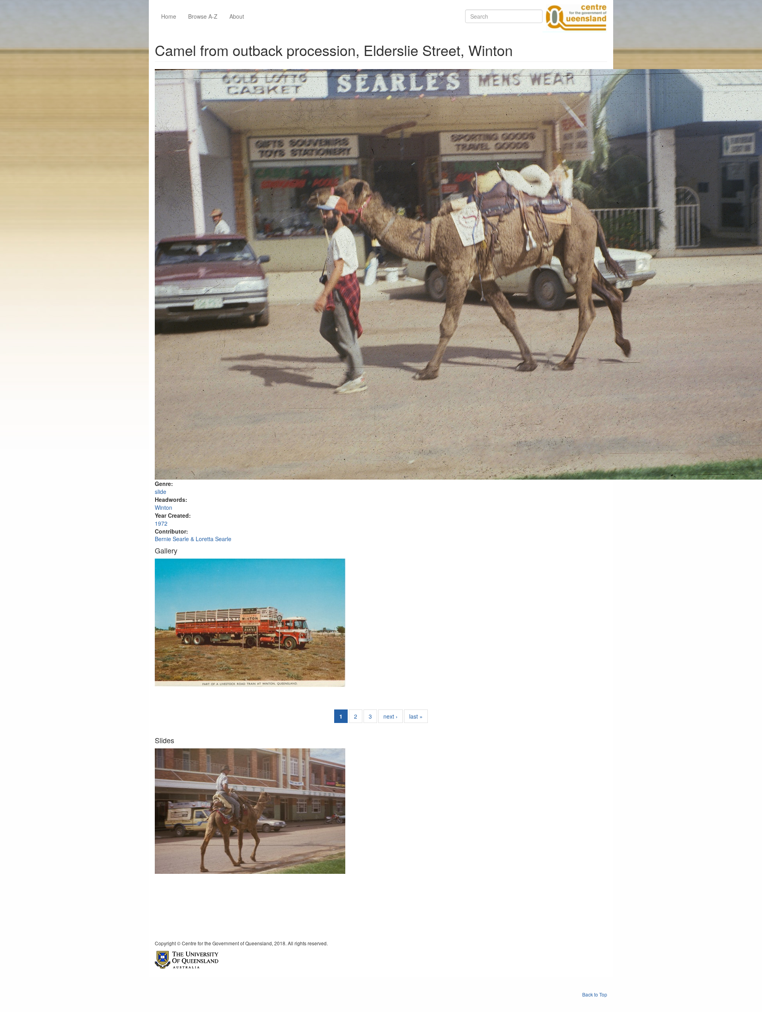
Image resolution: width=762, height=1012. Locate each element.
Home (168, 16)
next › (390, 716)
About (236, 16)
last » (416, 716)
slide (160, 491)
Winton (163, 507)
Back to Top (594, 994)
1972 (161, 523)
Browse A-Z (202, 16)
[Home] (575, 16)
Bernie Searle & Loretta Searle (193, 539)
